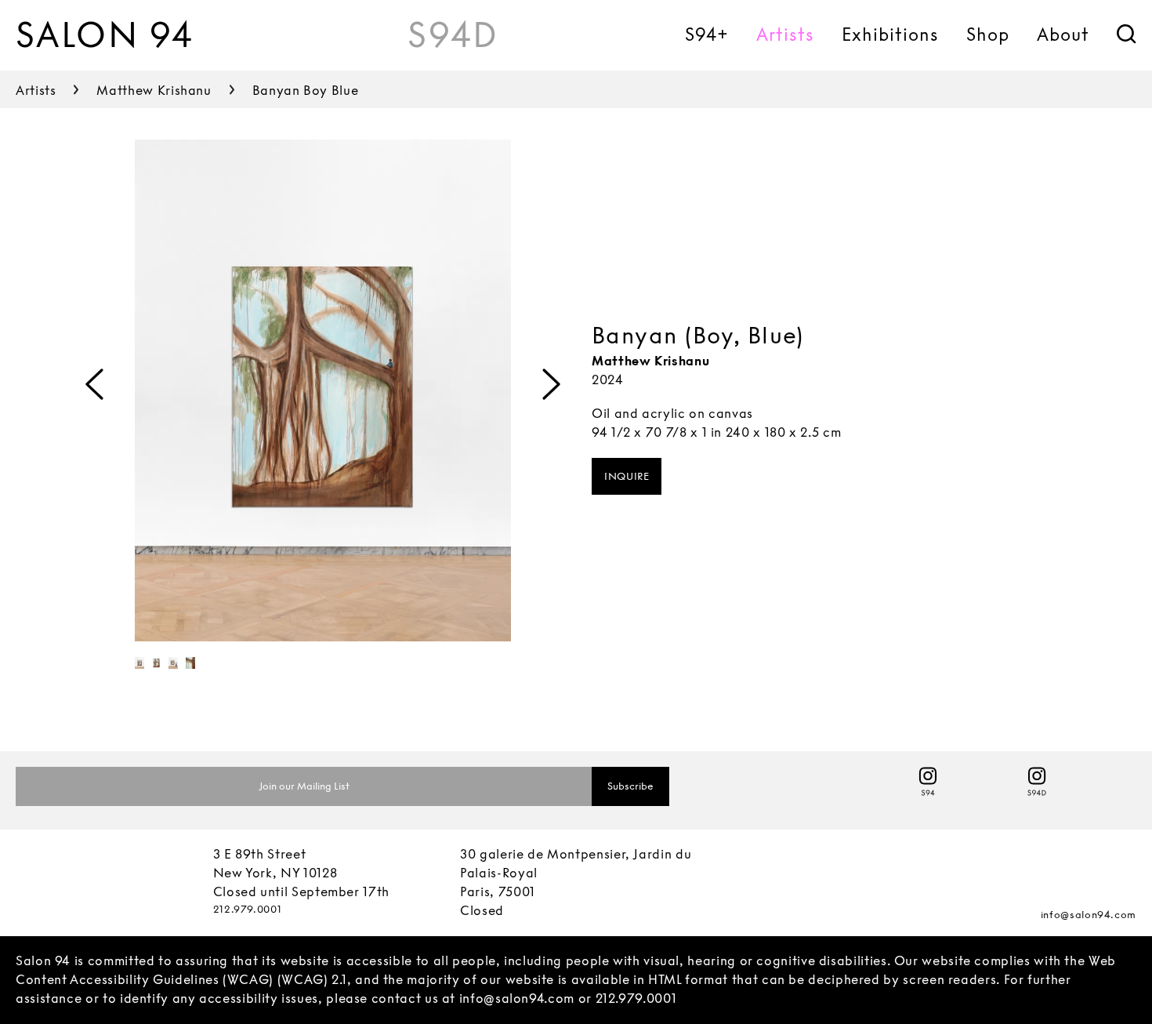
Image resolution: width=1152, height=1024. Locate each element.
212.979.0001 (247, 909)
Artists (785, 34)
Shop (987, 34)
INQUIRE (626, 476)
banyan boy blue (305, 90)
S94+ (707, 34)
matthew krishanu (153, 90)
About (1063, 34)
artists (36, 90)
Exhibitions (890, 34)
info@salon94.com (1088, 915)
